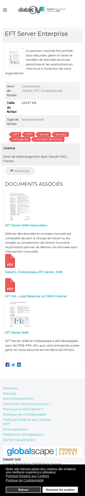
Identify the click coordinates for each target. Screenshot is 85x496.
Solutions (10, 388)
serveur (61, 134)
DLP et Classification (19, 440)
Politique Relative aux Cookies (27, 420)
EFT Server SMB (16, 332)
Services (9, 393)
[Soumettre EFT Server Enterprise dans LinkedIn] (19, 365)
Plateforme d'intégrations (23, 434)
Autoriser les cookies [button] (60, 489)
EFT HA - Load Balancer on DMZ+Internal (36, 296)
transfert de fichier (49, 139)
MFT (29, 134)
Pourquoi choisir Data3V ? (23, 409)
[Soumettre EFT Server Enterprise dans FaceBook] (8, 365)
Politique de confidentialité (24, 414)
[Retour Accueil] (42, 10)
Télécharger (21, 171)
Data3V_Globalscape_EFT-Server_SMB (33, 272)
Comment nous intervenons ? (27, 404)
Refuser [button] (23, 489)
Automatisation (15, 429)
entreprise (20, 139)
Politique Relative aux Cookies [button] (27, 476)
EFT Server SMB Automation (26, 225)
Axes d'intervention (18, 398)
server (44, 134)
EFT (16, 134)
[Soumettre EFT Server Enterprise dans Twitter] (14, 365)
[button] (5, 10)
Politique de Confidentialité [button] (25, 480)
